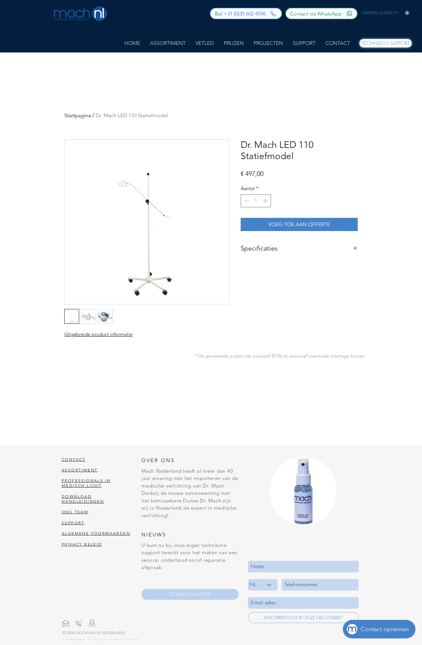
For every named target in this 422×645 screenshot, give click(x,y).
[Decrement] (246, 201)
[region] (303, 491)
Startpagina (77, 115)
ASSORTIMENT (80, 469)
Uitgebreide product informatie (98, 334)
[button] (385, 13)
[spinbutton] (256, 201)
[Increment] (265, 201)
